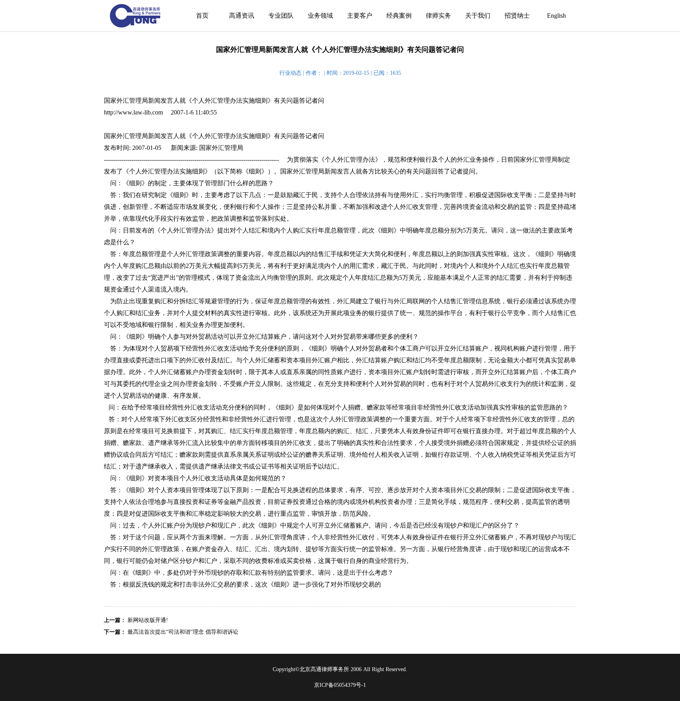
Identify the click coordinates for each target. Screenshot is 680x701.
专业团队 (281, 15)
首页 (202, 15)
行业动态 (290, 73)
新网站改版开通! (148, 620)
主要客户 (359, 15)
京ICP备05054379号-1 (340, 685)
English (556, 15)
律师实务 (438, 15)
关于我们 (477, 15)
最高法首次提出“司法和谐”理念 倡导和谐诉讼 (183, 632)
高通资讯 (241, 15)
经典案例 (399, 15)
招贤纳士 (517, 15)
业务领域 (320, 15)
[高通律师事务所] (135, 15)
